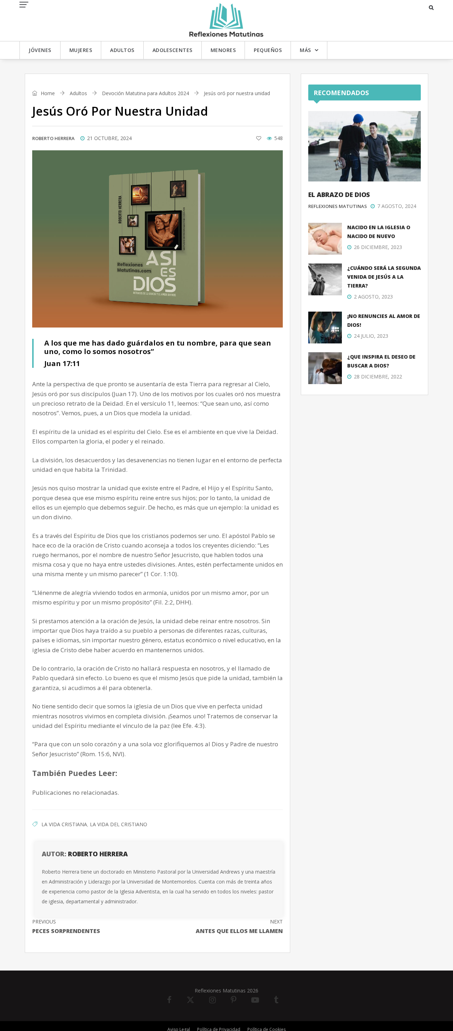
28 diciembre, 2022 (378, 376)
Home (47, 93)
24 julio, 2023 (371, 335)
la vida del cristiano (118, 824)
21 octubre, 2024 (109, 138)
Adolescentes (173, 50)
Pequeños (268, 50)
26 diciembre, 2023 (378, 247)
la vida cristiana (64, 824)
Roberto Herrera (53, 138)
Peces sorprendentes (66, 926)
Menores (223, 50)
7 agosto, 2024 (396, 206)
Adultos (122, 50)
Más (305, 50)
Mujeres (80, 50)
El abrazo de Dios (339, 194)
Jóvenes (40, 50)
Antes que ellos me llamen (239, 926)
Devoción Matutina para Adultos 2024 (145, 93)
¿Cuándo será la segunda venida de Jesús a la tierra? (384, 277)
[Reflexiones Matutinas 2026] (226, 20)
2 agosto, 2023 (373, 296)
